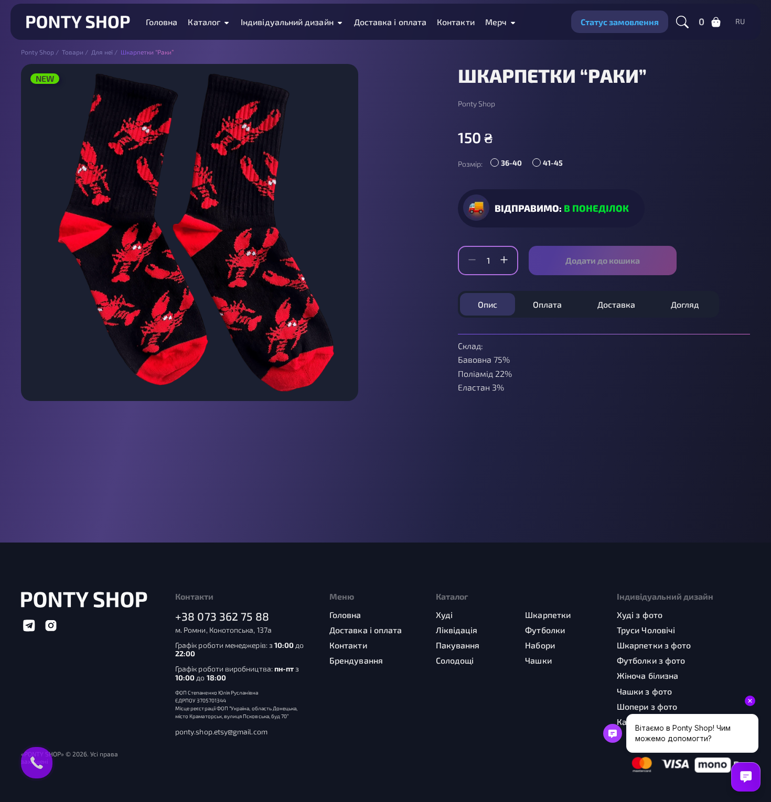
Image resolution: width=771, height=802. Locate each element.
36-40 (511, 162)
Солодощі (455, 660)
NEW (45, 78)
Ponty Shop (476, 104)
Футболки (545, 630)
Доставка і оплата (390, 22)
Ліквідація (457, 630)
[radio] (509, 164)
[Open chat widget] (746, 777)
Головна (162, 22)
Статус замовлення (620, 22)
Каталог (204, 22)
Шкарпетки (548, 615)
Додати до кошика (602, 260)
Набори (539, 645)
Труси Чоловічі (646, 630)
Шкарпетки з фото (654, 645)
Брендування (356, 660)
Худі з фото (639, 615)
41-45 (553, 162)
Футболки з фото (651, 660)
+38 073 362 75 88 (222, 616)
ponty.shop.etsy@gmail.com (221, 732)
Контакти (456, 22)
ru (740, 21)
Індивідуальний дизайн (287, 22)
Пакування (458, 645)
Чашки (538, 660)
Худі (444, 615)
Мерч (496, 22)
